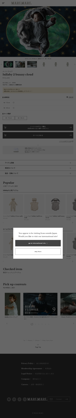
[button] (38, 243)
